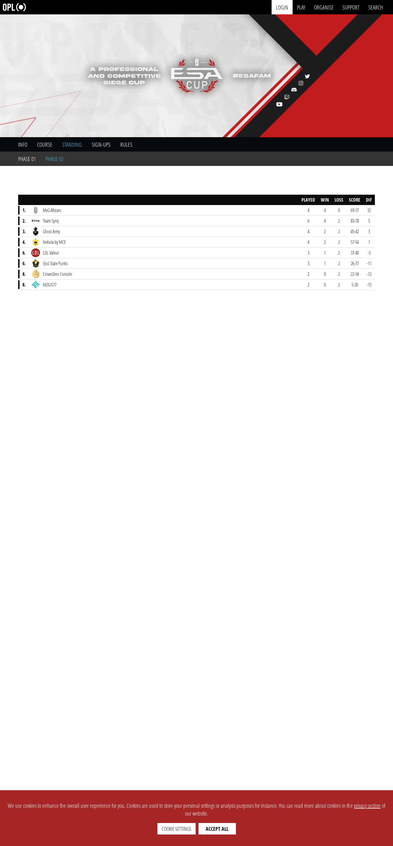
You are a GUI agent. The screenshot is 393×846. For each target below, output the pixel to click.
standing (72, 144)
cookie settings (176, 828)
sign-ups (101, 144)
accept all (217, 828)
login (282, 7)
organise (324, 7)
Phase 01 (27, 159)
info (22, 144)
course (44, 144)
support (351, 7)
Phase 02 (55, 159)
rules (126, 144)
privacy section (367, 805)
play (301, 7)
